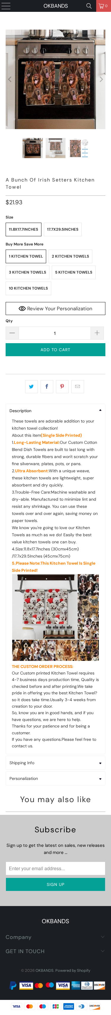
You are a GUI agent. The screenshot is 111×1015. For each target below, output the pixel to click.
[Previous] (10, 79)
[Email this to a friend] (77, 386)
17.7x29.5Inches (62, 229)
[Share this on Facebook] (47, 386)
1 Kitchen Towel (26, 256)
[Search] (89, 6)
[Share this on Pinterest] (62, 386)
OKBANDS (56, 5)
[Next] (101, 79)
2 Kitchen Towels (70, 256)
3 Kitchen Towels (27, 272)
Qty (9, 320)
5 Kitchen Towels (73, 272)
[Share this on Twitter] (31, 386)
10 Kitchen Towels (28, 288)
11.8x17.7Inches (23, 229)
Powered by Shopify (72, 970)
